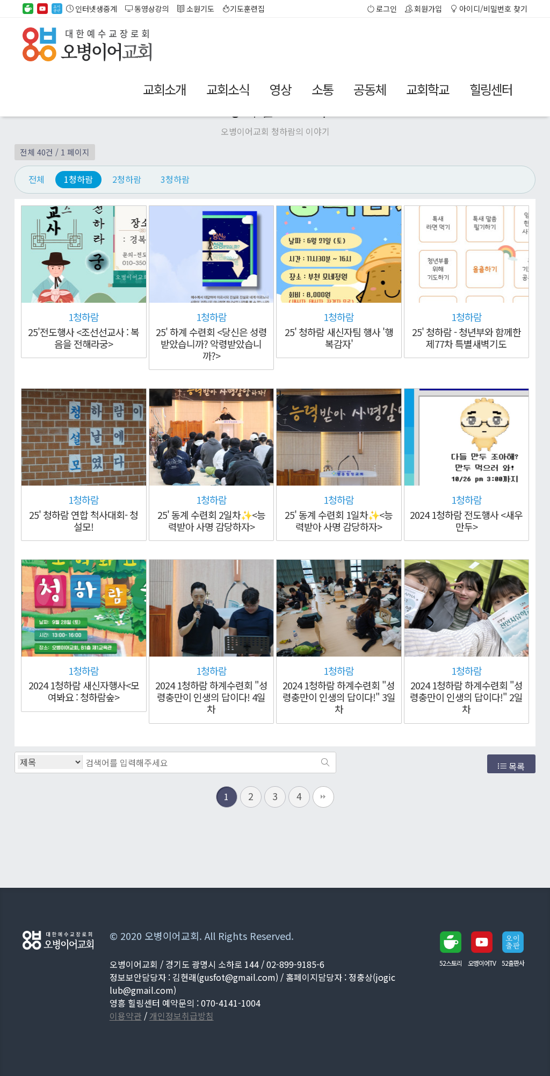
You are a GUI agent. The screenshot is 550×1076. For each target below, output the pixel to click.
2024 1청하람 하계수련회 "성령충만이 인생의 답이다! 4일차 (211, 697)
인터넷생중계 (95, 8)
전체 (36, 179)
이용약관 (126, 1015)
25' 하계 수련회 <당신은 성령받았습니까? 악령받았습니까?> (211, 343)
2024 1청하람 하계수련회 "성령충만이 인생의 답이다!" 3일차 (339, 697)
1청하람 (78, 179)
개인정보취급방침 (181, 1015)
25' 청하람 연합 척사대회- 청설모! (83, 520)
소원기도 (199, 8)
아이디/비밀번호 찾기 (492, 8)
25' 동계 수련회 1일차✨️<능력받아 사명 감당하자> (339, 520)
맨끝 (323, 797)
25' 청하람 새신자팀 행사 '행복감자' (339, 338)
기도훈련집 (247, 8)
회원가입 (427, 8)
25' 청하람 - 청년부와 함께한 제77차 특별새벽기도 (466, 338)
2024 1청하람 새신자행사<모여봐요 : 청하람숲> (83, 691)
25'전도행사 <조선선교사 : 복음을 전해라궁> (83, 338)
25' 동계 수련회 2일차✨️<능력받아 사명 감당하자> (211, 520)
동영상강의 (151, 8)
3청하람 (175, 179)
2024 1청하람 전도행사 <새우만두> (466, 520)
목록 (515, 766)
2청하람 (126, 179)
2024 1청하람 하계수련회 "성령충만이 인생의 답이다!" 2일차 (466, 697)
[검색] (325, 762)
